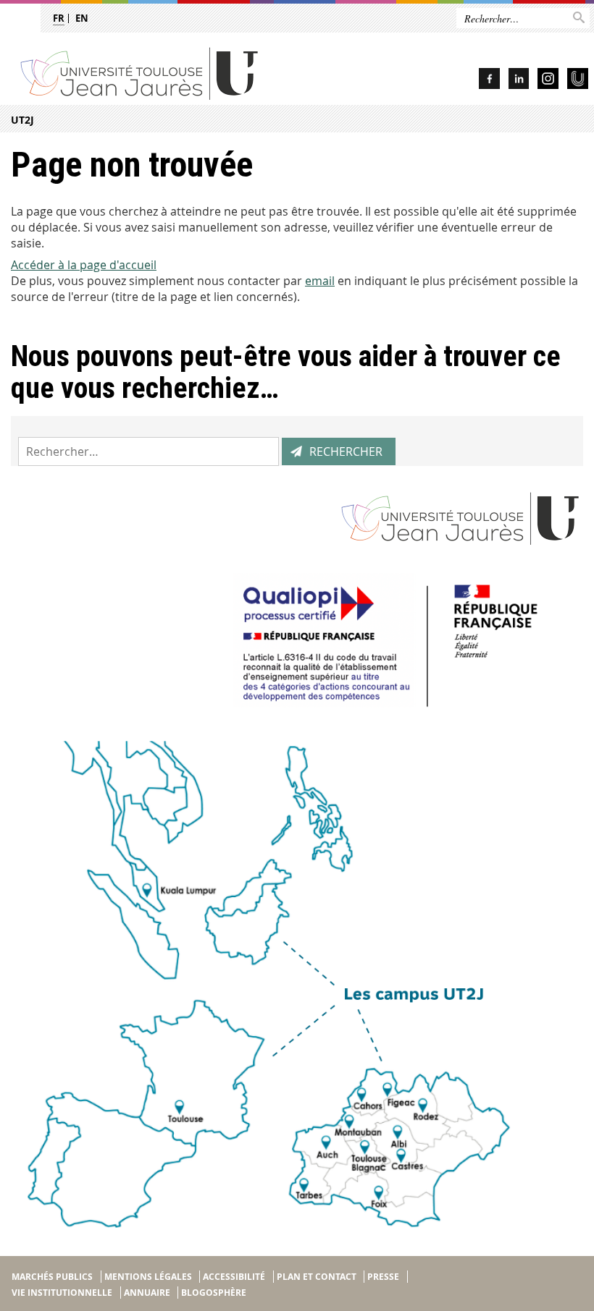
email (320, 281)
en (81, 18)
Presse (383, 1276)
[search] (148, 451)
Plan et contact (316, 1276)
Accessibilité (234, 1276)
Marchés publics (52, 1276)
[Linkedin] (519, 80)
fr (58, 18)
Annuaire (147, 1292)
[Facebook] (489, 80)
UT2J (22, 120)
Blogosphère (213, 1292)
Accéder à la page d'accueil (83, 265)
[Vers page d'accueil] (178, 72)
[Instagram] (548, 80)
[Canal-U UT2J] (577, 80)
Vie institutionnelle (62, 1292)
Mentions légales (148, 1276)
